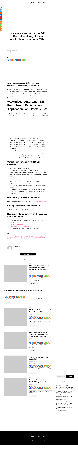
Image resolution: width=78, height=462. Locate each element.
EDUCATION (39, 5)
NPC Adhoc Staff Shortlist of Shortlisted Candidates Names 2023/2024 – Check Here (38, 334)
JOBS (23, 5)
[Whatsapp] (25, 60)
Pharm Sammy (35, 271)
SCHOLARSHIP (32, 5)
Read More (32, 283)
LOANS (27, 5)
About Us (57, 5)
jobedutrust (14, 50)
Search (70, 376)
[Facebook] (8, 60)
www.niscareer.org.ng (40, 201)
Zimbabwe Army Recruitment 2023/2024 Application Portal (38, 381)
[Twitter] (11, 60)
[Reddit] (13, 60)
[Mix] (23, 60)
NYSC (44, 5)
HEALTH (47, 5)
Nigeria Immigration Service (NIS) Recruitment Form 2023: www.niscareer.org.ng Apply (13, 236)
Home (19, 5)
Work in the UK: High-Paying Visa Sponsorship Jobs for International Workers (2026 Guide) (64, 393)
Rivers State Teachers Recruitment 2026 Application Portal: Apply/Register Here (64, 398)
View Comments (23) (27, 254)
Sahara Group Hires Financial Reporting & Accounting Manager (23, 290)
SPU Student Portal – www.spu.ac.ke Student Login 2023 (40, 311)
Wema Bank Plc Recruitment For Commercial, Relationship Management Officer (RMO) (39, 267)
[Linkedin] (16, 60)
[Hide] (0, 31)
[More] (27, 60)
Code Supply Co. (44, 440)
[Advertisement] (28, 20)
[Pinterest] (18, 60)
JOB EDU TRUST (39, 2)
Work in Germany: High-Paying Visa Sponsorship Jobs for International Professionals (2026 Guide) (64, 403)
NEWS (52, 5)
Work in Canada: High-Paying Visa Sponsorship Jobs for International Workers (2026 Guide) (64, 409)
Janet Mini (8, 292)
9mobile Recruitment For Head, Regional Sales (39, 358)
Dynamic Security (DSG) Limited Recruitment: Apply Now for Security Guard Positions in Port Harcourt (64, 387)
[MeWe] (20, 60)
